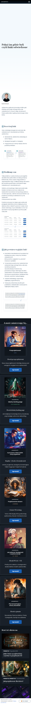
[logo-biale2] (4, 2)
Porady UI (6, 651)
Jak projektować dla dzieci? (13, 681)
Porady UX (13, 678)
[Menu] (29, 2)
